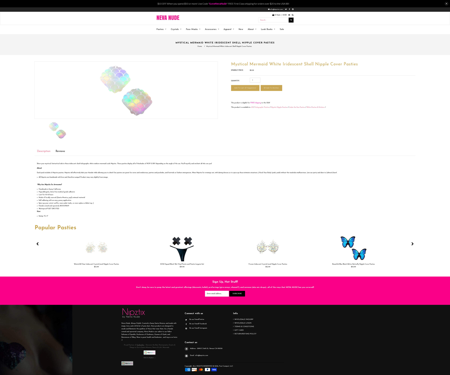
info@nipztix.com (276, 9)
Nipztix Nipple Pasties (279, 107)
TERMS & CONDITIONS (244, 326)
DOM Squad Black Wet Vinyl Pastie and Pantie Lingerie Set (96, 264)
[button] (446, 3)
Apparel (228, 29)
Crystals (175, 29)
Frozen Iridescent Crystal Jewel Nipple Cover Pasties (182, 264)
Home (199, 46)
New (241, 29)
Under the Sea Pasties (297, 107)
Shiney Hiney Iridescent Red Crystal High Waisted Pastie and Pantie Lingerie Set (353, 264)
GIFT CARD (239, 330)
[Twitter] (286, 9)
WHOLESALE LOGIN (242, 323)
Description (43, 151)
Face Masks (192, 29)
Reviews (60, 151)
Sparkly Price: (237, 70)
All (252, 107)
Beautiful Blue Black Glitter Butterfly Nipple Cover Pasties (268, 264)
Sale (282, 29)
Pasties (160, 29)
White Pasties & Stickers (315, 107)
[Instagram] (293, 9)
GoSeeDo (140, 345)
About (251, 29)
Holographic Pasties (262, 107)
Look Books (267, 29)
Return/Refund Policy (245, 334)
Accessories (211, 29)
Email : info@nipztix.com (199, 355)
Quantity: (235, 81)
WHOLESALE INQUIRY (243, 319)
